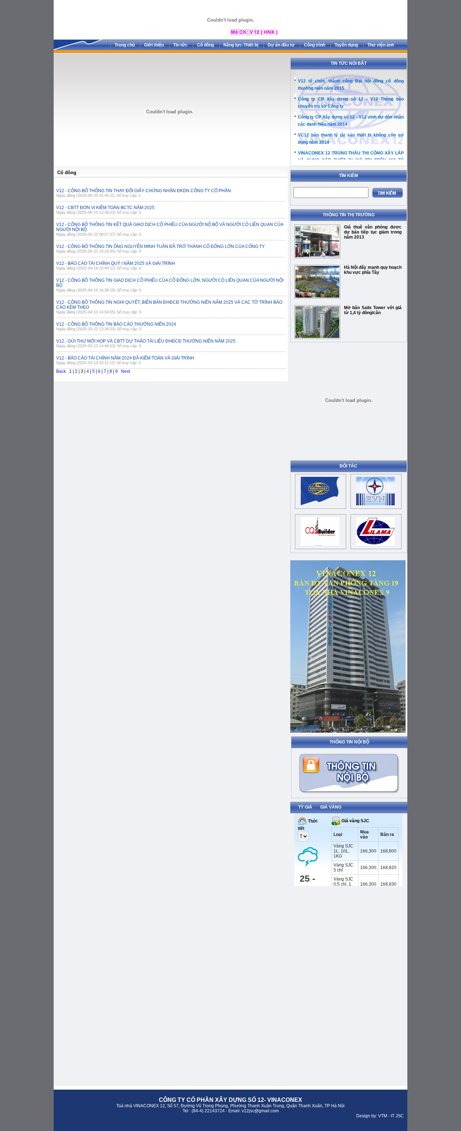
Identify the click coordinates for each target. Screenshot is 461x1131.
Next (125, 371)
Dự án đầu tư (281, 44)
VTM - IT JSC (391, 1115)
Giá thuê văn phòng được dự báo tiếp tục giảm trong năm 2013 (373, 232)
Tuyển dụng (346, 44)
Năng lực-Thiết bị (240, 44)
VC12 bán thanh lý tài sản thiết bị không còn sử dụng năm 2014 (351, 136)
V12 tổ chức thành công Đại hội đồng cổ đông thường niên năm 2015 (351, 82)
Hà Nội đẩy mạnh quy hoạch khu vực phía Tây (373, 270)
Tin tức (180, 44)
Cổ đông (205, 44)
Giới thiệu (154, 44)
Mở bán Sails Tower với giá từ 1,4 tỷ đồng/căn (373, 310)
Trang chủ (125, 44)
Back (61, 371)
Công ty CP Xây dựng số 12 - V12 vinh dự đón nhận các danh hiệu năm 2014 (351, 118)
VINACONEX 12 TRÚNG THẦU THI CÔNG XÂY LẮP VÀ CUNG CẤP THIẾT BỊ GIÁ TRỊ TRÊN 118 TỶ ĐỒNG (351, 157)
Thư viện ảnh (380, 44)
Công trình (314, 44)
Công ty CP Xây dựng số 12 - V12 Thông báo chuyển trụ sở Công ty (351, 100)
